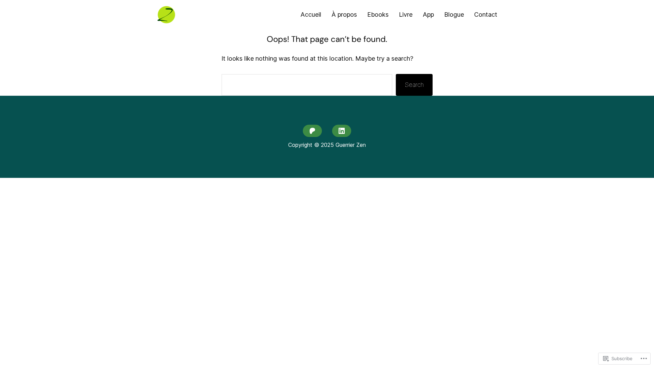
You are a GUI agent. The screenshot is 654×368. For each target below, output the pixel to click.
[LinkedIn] (341, 131)
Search (414, 84)
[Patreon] (312, 131)
